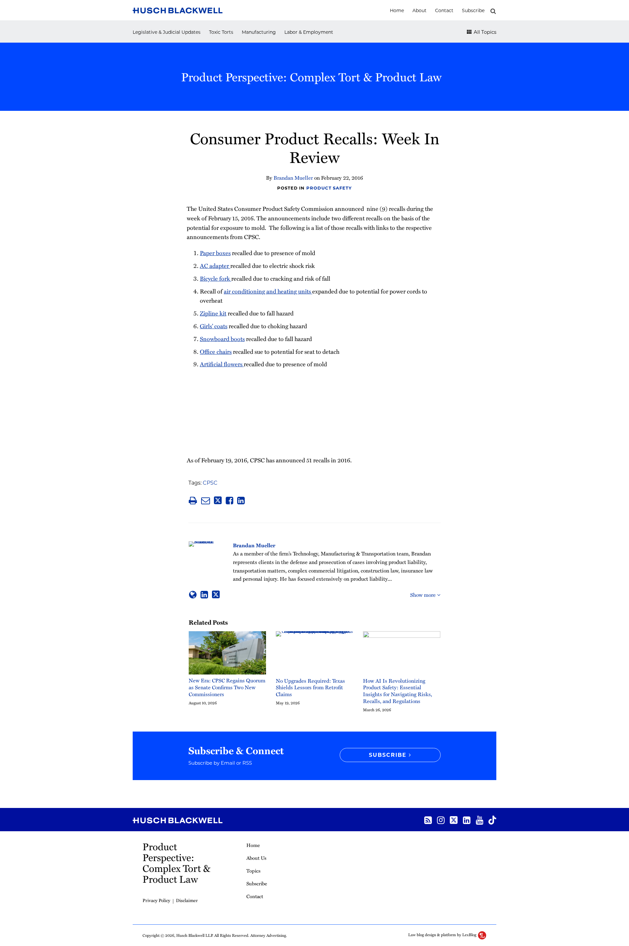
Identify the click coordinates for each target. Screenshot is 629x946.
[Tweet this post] (218, 500)
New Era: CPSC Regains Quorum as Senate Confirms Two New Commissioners (227, 687)
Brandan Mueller (293, 178)
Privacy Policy (156, 900)
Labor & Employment (308, 32)
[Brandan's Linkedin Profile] (204, 594)
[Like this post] (229, 500)
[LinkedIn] (466, 820)
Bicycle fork (215, 278)
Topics (253, 870)
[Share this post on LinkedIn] (241, 500)
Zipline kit (213, 313)
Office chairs (216, 351)
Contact (444, 10)
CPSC (210, 483)
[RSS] (428, 820)
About (419, 10)
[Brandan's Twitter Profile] (216, 594)
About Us (256, 857)
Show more (423, 595)
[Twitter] (454, 820)
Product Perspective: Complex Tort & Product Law (311, 77)
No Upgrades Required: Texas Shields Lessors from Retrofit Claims (310, 687)
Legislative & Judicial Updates (166, 32)
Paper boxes (215, 252)
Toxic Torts (221, 32)
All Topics (484, 32)
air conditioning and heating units (268, 291)
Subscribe (473, 10)
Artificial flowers (222, 363)
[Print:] (193, 500)
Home (397, 10)
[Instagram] (441, 820)
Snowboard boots (222, 338)
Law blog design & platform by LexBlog (442, 934)
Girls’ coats (213, 325)
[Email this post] (205, 500)
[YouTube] (479, 820)
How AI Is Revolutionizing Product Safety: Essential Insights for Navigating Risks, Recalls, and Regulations (397, 691)
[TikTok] (492, 820)
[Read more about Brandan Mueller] (193, 594)
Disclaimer (187, 900)
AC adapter (215, 265)
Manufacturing (259, 32)
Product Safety (329, 188)
